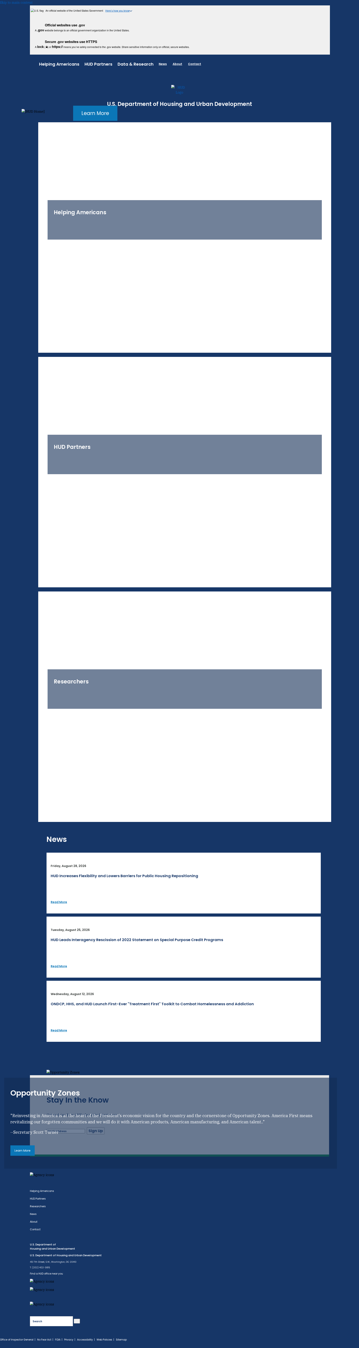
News (163, 64)
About (177, 64)
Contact (194, 64)
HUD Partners (98, 64)
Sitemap (121, 1339)
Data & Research (136, 64)
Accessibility (85, 1339)
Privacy (68, 1339)
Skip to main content (16, 2)
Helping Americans (59, 64)
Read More (59, 902)
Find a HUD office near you (46, 1273)
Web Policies (104, 1339)
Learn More (95, 113)
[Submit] (77, 1321)
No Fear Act (44, 1339)
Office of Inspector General (16, 1339)
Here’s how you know (117, 10)
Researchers (38, 1206)
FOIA (57, 1339)
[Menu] (34, 63)
